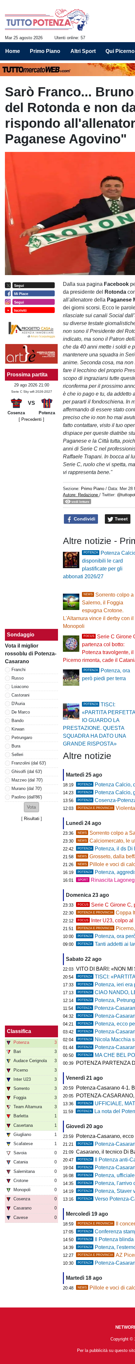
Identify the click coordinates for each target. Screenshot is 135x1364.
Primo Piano (92, 488)
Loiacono (20, 686)
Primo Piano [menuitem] (45, 51)
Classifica (19, 1031)
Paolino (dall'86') (26, 797)
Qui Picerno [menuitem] (120, 51)
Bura (15, 746)
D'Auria (18, 703)
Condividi (83, 518)
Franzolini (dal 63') (28, 763)
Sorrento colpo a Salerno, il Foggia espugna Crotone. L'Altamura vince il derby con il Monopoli (98, 610)
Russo (17, 678)
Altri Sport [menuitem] (83, 51)
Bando (17, 720)
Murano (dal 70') (26, 788)
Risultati (31, 818)
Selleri (17, 754)
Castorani (20, 695)
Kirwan (17, 729)
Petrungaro (21, 737)
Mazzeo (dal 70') (27, 780)
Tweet (120, 518)
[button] (31, 807)
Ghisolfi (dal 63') (26, 771)
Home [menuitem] (12, 51)
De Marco (20, 712)
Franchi (18, 669)
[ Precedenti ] (31, 419)
